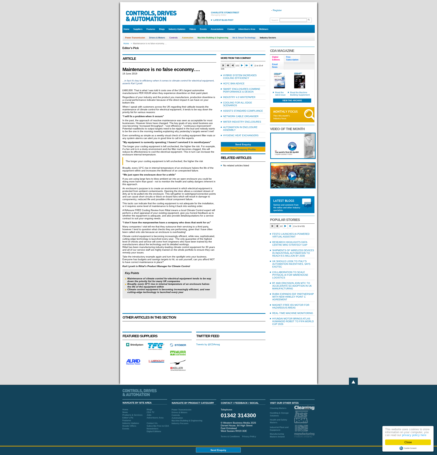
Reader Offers (129, 426)
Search (274, 20)
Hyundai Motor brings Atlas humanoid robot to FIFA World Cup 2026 (293, 321)
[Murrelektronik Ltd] (178, 356)
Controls (173, 38)
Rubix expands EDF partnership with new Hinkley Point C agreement (293, 297)
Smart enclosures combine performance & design (241, 90)
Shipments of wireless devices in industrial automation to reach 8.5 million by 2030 (293, 253)
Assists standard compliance (243, 110)
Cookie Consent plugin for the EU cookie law (408, 448)
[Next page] (242, 65)
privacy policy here (414, 435)
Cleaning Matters (278, 408)
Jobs (149, 415)
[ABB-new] (293, 158)
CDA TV (150, 412)
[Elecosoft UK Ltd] (134, 345)
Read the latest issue (280, 93)
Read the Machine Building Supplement (300, 93)
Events (203, 29)
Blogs (162, 29)
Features (150, 29)
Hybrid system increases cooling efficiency (240, 76)
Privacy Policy (249, 436)
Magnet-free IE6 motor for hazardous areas (290, 306)
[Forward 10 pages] (246, 65)
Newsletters (152, 429)
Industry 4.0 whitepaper (239, 97)
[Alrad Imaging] (134, 364)
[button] (243, 144)
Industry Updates (177, 29)
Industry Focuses (180, 423)
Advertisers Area (246, 29)
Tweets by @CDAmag (208, 344)
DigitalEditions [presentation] (276, 58)
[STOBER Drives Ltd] (178, 346)
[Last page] (251, 65)
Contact (231, 29)
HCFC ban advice (233, 83)
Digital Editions (154, 431)
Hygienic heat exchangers (240, 135)
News (125, 412)
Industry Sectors (268, 38)
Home (126, 29)
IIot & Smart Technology (244, 38)
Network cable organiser (240, 116)
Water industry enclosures (242, 121)
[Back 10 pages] (227, 65)
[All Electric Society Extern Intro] (293, 187)
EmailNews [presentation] (275, 65)
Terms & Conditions (230, 436)
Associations (217, 29)
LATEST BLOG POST (223, 20)
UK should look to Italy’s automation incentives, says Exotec (291, 264)
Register (277, 10)
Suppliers (138, 29)
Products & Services (132, 415)
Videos (192, 29)
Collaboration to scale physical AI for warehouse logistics (290, 275)
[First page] (223, 65)
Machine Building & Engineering (213, 38)
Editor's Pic (127, 418)
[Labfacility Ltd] (156, 362)
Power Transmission (135, 38)
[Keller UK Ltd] (178, 370)
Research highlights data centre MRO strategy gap (289, 243)
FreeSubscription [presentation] (292, 58)
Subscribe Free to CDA (158, 426)
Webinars (263, 29)
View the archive (292, 100)
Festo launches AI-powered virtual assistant (290, 235)
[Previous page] (232, 65)
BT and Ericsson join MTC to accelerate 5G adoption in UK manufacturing (292, 286)
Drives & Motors (157, 38)
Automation (187, 38)
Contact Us (152, 423)
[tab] (277, 58)
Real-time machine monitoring (292, 313)
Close (408, 442)
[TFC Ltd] (156, 349)
